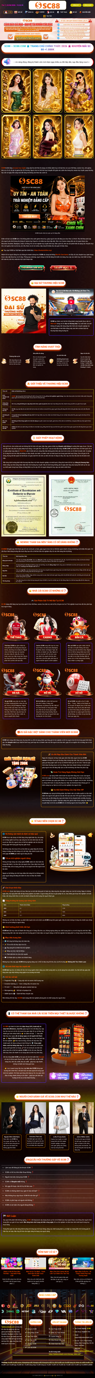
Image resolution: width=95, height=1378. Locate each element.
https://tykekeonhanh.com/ (84, 1351)
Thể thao (63, 12)
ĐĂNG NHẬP (88, 5)
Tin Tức (49, 16)
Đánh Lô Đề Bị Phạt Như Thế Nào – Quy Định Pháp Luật (12, 1273)
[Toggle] (3, 1168)
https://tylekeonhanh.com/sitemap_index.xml (64, 1354)
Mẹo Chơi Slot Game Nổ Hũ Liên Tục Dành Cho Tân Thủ (59, 1272)
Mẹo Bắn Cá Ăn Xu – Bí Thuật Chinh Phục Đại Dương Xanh (83, 1273)
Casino (41, 12)
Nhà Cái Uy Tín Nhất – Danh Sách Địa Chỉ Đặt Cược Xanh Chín (35, 1273)
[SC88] (47, 5)
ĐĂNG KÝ (76, 5)
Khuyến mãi (86, 12)
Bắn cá (30, 12)
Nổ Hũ (20, 12)
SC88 (10, 12)
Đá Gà (52, 12)
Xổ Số (75, 12)
